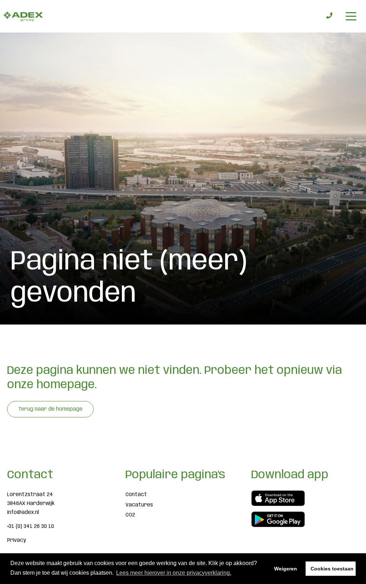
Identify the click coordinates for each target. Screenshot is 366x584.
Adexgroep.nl (23, 16)
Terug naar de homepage (50, 409)
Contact (136, 494)
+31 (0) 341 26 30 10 (30, 526)
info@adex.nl (23, 512)
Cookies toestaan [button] (332, 568)
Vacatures (139, 505)
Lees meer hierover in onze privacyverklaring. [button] (173, 573)
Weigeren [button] (285, 568)
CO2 (130, 515)
